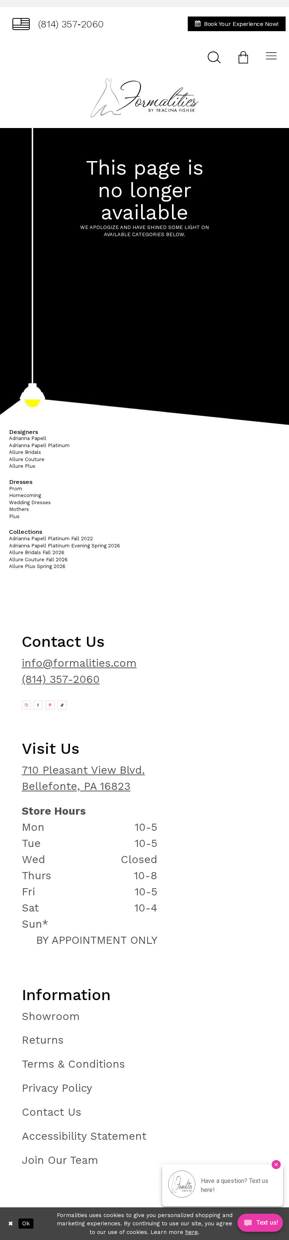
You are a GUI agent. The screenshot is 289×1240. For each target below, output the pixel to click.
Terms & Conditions (73, 1064)
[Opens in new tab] (26, 705)
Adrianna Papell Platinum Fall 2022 (51, 538)
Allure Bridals (25, 452)
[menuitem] (58, 24)
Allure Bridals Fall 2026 (36, 552)
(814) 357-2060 (61, 679)
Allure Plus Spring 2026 (37, 566)
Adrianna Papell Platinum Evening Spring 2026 (64, 545)
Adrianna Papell (27, 438)
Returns (43, 1040)
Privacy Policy (57, 1088)
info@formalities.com (79, 663)
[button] (243, 57)
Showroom (51, 1016)
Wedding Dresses (30, 502)
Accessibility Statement (84, 1136)
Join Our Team (60, 1160)
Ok (26, 1223)
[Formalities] (144, 97)
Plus (14, 516)
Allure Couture (26, 459)
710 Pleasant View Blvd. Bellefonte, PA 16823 (83, 778)
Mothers (19, 509)
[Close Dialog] (11, 1223)
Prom (15, 488)
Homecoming (25, 495)
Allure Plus (22, 466)
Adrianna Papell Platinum (39, 445)
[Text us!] (260, 1224)
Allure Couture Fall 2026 (38, 559)
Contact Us (51, 1112)
